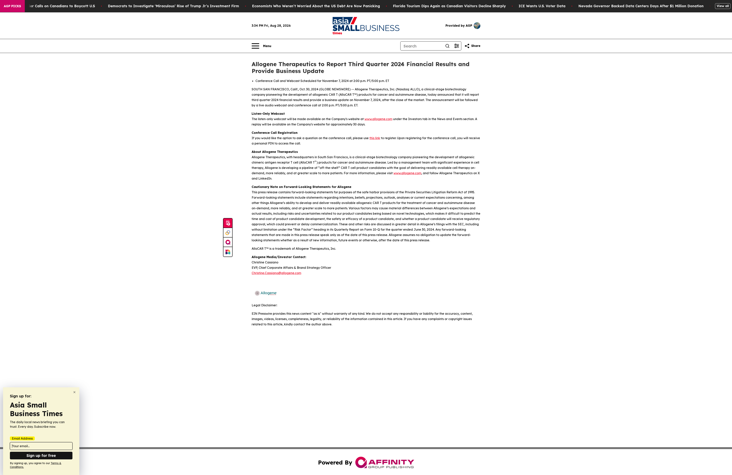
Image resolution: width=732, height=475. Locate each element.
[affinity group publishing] (227, 242)
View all (723, 6)
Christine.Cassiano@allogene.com (276, 273)
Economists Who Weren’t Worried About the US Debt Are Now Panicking (316, 6)
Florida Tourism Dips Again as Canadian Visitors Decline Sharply (449, 6)
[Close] (74, 392)
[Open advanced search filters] (456, 46)
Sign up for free (41, 455)
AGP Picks (12, 6)
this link (374, 138)
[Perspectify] (227, 233)
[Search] (447, 46)
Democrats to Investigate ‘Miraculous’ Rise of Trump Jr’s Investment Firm (173, 6)
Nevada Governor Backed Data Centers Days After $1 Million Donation (641, 6)
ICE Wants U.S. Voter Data (542, 6)
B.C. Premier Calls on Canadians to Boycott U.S (54, 6)
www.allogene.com (378, 119)
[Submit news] (227, 223)
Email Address (22, 438)
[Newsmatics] (227, 252)
